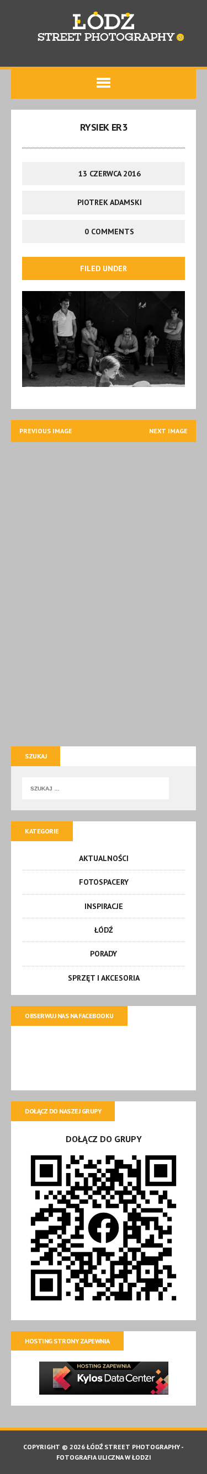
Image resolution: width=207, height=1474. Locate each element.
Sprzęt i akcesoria (104, 978)
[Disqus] (103, 591)
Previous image (45, 431)
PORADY (103, 954)
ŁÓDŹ (103, 930)
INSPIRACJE (103, 906)
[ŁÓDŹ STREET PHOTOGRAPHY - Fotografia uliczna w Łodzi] (103, 28)
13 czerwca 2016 (109, 174)
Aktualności (104, 858)
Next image (168, 431)
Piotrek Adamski (109, 202)
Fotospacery (104, 882)
